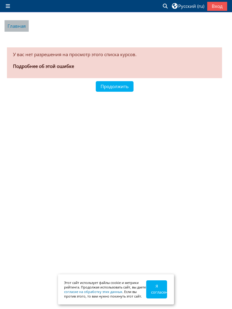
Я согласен (159, 289)
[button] (165, 6)
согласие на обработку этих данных (93, 291)
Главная (17, 26)
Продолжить (115, 86)
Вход (217, 6)
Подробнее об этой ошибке (43, 66)
